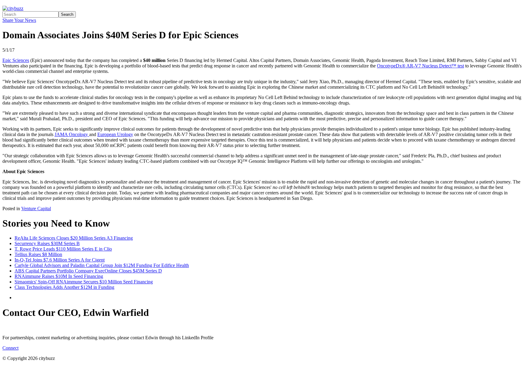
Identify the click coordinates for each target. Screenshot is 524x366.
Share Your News (19, 20)
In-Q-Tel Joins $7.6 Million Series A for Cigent (60, 259)
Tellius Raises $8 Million (38, 254)
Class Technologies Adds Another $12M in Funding (64, 287)
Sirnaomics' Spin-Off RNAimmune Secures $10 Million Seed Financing (84, 281)
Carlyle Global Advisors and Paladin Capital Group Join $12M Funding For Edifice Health (102, 265)
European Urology (115, 134)
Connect (10, 348)
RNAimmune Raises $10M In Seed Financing (59, 276)
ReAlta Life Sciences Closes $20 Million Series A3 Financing (74, 238)
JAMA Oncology (72, 134)
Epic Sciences (15, 60)
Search (67, 14)
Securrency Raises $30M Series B (47, 243)
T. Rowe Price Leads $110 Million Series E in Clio (63, 248)
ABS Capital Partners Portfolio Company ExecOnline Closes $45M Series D (88, 270)
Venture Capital (36, 208)
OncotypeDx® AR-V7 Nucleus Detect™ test (420, 65)
